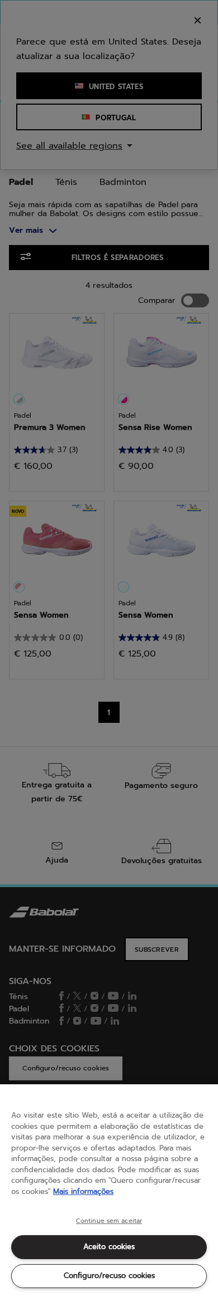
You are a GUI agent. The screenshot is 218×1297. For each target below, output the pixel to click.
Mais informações (83, 1191)
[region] (109, 1190)
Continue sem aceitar (109, 1221)
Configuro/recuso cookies (109, 1275)
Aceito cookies (109, 1246)
